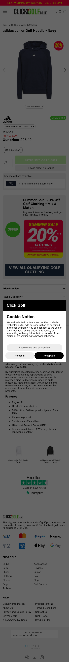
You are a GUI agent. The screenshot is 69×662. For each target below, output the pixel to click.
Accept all (49, 355)
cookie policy (20, 327)
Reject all (20, 355)
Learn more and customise (34, 347)
